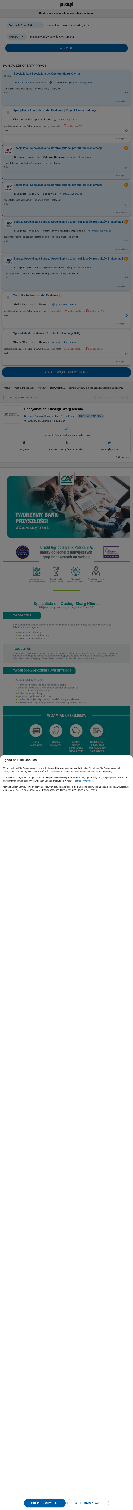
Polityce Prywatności (83, 781)
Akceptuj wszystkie (45, 1503)
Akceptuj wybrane (88, 1503)
